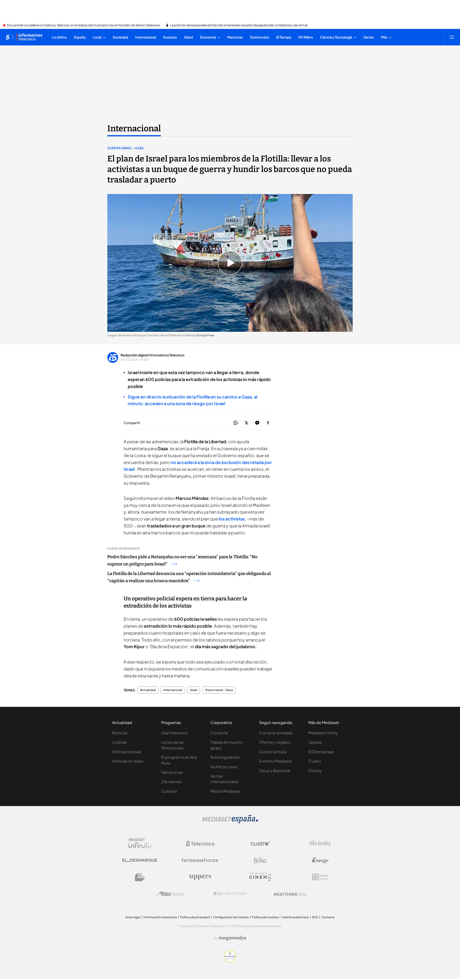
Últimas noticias (126, 751)
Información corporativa (160, 917)
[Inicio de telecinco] (7, 37)
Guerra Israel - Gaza (125, 148)
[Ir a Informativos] (29, 37)
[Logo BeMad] (140, 877)
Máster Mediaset (225, 791)
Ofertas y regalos (275, 742)
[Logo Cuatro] (260, 844)
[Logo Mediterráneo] (290, 894)
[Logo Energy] (320, 860)
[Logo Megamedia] (232, 938)
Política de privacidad (195, 917)
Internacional (134, 128)
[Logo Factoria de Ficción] (200, 860)
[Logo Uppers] (200, 877)
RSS (315, 917)
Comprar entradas (276, 732)
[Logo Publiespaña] (230, 894)
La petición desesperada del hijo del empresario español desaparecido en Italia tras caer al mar (239, 25)
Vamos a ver (172, 772)
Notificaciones (223, 766)
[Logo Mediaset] (230, 821)
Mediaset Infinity (323, 732)
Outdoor (169, 791)
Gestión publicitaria (295, 917)
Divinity (315, 770)
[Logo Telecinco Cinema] (260, 877)
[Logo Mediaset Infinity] (139, 844)
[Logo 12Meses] (320, 877)
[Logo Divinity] (320, 844)
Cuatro (314, 760)
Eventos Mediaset (275, 760)
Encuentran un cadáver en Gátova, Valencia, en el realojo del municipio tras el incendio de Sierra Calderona (83, 25)
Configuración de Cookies (231, 917)
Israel (193, 690)
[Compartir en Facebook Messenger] (257, 423)
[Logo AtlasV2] (170, 893)
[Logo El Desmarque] (139, 860)
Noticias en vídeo (128, 760)
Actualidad (148, 690)
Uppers (315, 742)
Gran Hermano (174, 732)
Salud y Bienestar (274, 770)
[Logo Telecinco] (200, 844)
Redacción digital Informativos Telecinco (152, 355)
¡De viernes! (171, 781)
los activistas (232, 518)
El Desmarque (321, 751)
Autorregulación (225, 757)
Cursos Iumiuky (273, 751)
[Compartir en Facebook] (268, 423)
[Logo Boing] (260, 860)
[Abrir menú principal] (451, 37)
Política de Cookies (265, 917)
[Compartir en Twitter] (246, 423)
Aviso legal (133, 917)
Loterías (119, 742)
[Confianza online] (230, 960)
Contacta (219, 732)
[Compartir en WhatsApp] (235, 423)
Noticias (119, 732)
